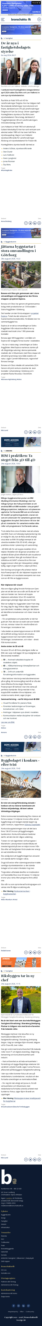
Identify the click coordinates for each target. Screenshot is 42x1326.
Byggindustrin (10, 242)
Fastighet (9, 38)
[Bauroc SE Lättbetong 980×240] (21, 962)
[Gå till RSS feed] (39, 223)
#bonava (4, 379)
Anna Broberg (6, 221)
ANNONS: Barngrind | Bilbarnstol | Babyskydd (17, 1258)
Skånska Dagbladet (32, 824)
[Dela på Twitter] (30, 223)
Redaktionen (6, 951)
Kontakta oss (5, 1273)
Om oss (4, 1270)
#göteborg (12, 379)
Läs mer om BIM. (8, 722)
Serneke (4, 1255)
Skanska (4, 1236)
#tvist (15, 899)
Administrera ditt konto (9, 1293)
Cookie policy (30, 1312)
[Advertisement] (21, 195)
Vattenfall (4, 1252)
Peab (3, 1245)
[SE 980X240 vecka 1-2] (21, 30)
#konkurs (8, 899)
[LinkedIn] (23, 1306)
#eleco (3, 728)
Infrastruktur (5, 1227)
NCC (2, 1239)
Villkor (22, 1312)
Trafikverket (5, 1242)
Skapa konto (5, 1296)
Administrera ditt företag (9, 1285)
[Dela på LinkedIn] (35, 223)
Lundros (9, 1198)
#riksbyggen (25, 1107)
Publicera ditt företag (8, 1282)
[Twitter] (28, 1306)
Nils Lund (4, 430)
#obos (19, 379)
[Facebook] (13, 1306)
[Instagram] (18, 1306)
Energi (3, 1218)
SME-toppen (5, 1261)
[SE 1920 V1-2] (21, 7)
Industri (3, 1224)
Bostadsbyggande (7, 1249)
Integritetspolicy (13, 1312)
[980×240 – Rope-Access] (21, 442)
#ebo (3, 899)
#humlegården (6, 170)
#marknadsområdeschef (10, 1107)
